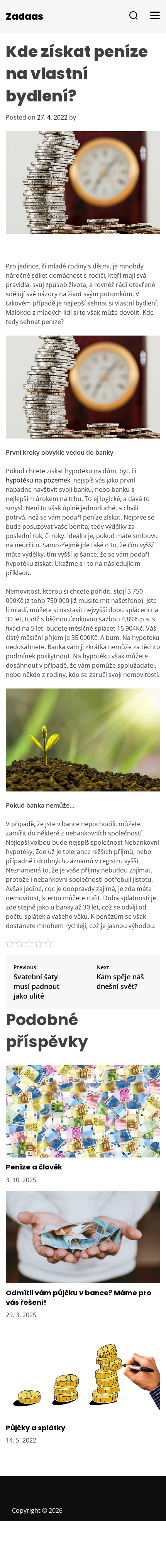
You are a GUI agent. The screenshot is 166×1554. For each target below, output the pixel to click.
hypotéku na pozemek (38, 480)
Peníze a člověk (34, 1167)
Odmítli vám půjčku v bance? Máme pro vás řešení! (78, 1297)
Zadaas (24, 16)
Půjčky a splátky (35, 1428)
